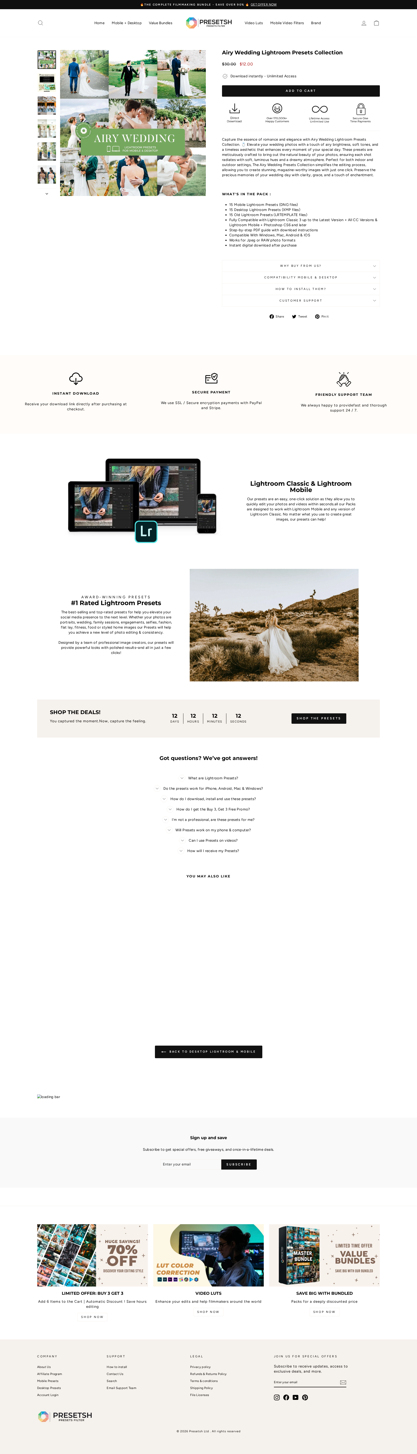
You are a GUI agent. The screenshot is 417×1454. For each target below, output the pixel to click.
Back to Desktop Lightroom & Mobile (212, 1051)
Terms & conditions (204, 1381)
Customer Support (301, 300)
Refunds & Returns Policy (208, 1374)
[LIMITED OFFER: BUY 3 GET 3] (92, 1255)
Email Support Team (121, 1388)
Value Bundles (160, 23)
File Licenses (199, 1395)
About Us (44, 1367)
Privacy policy (200, 1367)
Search (112, 1381)
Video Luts (254, 23)
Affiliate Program (49, 1374)
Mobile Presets (47, 1381)
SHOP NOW (92, 1317)
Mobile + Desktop (127, 23)
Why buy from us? (301, 266)
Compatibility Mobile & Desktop (301, 277)
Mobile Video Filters (287, 23)
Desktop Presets (49, 1388)
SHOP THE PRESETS (319, 718)
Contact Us (115, 1374)
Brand (316, 23)
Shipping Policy (201, 1388)
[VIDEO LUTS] (208, 1255)
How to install (117, 1367)
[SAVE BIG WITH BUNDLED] (324, 1255)
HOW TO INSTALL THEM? (301, 289)
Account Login (47, 1395)
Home (99, 23)
